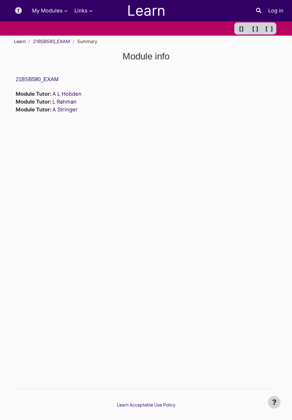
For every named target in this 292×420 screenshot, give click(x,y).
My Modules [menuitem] (47, 10)
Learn (20, 41)
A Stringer (65, 109)
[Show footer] (274, 402)
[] (241, 28)
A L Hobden (67, 94)
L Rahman (64, 102)
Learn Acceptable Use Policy (146, 405)
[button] (18, 10)
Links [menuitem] (81, 10)
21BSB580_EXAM (51, 41)
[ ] (255, 28)
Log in (275, 10)
